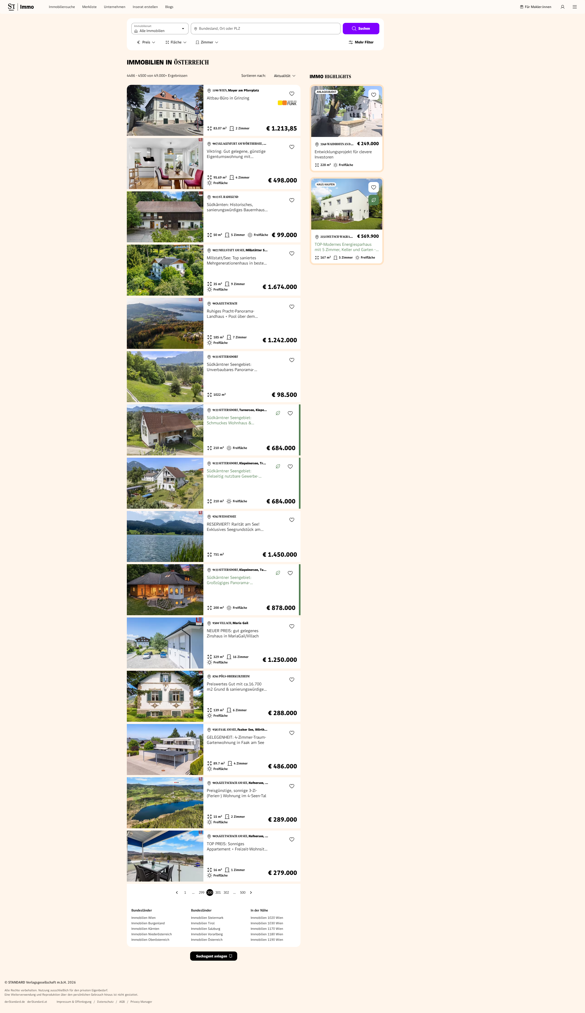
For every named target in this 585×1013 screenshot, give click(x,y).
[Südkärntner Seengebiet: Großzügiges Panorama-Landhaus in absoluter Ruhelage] (213, 589)
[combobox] (265, 28)
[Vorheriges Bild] (134, 110)
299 (201, 892)
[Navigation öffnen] (574, 7)
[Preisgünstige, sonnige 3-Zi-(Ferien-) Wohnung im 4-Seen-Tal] (213, 802)
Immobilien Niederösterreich (151, 934)
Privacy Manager (141, 1001)
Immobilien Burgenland (148, 923)
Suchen (364, 28)
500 (242, 892)
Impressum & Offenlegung (74, 1001)
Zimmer (207, 42)
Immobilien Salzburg (205, 928)
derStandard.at (37, 1001)
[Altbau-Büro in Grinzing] (213, 110)
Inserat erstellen (145, 7)
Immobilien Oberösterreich (150, 939)
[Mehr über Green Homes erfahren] (278, 413)
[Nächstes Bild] (195, 110)
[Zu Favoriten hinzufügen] (292, 93)
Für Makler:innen (538, 7)
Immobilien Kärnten (145, 928)
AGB (122, 1001)
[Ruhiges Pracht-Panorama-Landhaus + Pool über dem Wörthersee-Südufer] (213, 323)
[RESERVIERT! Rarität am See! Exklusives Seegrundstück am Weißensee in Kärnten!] (213, 536)
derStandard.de (15, 1001)
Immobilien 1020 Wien (267, 917)
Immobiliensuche (62, 7)
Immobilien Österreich (207, 939)
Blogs (169, 7)
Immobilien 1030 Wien (267, 923)
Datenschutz (105, 1001)
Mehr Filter (364, 42)
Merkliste (89, 7)
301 (218, 892)
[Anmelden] (562, 7)
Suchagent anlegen (211, 956)
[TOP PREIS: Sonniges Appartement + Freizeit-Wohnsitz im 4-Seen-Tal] (213, 856)
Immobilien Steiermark (207, 917)
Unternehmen (114, 7)
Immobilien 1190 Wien (267, 939)
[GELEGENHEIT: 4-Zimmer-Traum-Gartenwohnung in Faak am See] (213, 749)
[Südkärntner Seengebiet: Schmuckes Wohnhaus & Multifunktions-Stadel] (213, 429)
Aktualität (282, 76)
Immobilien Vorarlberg (207, 934)
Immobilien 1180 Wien (267, 934)
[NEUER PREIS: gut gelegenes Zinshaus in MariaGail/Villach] (213, 642)
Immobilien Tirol (203, 923)
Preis (146, 42)
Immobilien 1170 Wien (267, 928)
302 (226, 892)
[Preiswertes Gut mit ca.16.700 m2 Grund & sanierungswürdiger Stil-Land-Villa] (213, 696)
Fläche (176, 42)
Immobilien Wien (143, 917)
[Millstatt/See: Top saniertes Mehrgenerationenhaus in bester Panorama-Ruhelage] (213, 270)
